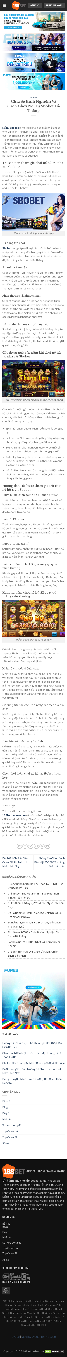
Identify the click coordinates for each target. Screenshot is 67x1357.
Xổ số (5, 1143)
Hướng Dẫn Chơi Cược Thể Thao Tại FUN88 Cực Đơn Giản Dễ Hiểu (32, 1045)
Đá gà (5, 1113)
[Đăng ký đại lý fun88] (33, 21)
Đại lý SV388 (48, 1336)
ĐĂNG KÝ (35, 5)
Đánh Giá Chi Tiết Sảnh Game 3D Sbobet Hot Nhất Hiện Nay (15, 862)
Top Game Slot (10, 1137)
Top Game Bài (10, 1131)
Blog (33, 97)
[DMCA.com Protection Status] (54, 1351)
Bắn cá (6, 1101)
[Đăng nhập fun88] (33, 81)
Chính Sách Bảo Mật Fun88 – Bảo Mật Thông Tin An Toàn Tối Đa (32, 1055)
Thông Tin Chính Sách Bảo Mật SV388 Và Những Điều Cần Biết (49, 862)
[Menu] (4, 5)
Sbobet (7, 248)
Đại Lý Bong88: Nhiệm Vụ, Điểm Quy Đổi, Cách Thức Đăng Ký (32, 1081)
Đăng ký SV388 (30, 1336)
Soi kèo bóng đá (11, 1125)
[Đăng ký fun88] (33, 998)
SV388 (16, 1336)
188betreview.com (14, 815)
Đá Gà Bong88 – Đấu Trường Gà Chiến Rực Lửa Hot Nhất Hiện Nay (31, 1071)
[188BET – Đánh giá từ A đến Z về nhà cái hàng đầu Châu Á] (19, 5)
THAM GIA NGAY (54, 5)
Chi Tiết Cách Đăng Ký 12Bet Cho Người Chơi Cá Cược (33, 1063)
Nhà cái (6, 1119)
